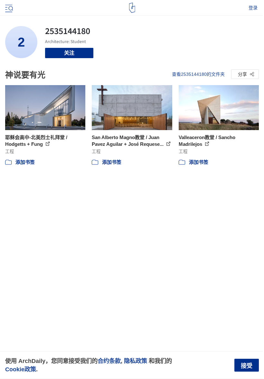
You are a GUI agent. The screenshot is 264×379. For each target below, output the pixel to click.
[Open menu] (8, 7)
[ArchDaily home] (132, 8)
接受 (246, 366)
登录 (253, 7)
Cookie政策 (20, 369)
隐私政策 (135, 360)
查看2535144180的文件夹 (198, 74)
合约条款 (109, 360)
